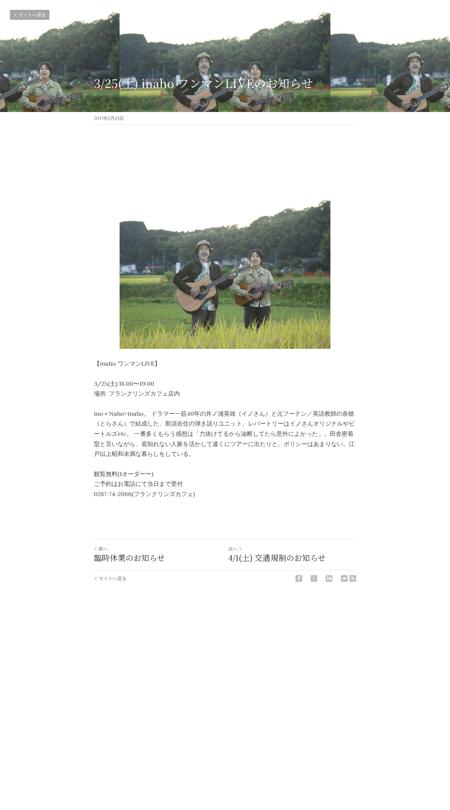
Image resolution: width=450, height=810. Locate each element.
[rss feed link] (353, 578)
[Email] (344, 578)
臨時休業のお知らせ (129, 558)
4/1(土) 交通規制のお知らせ (276, 558)
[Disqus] (225, 693)
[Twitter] (314, 578)
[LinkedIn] (329, 578)
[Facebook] (298, 578)
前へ (103, 549)
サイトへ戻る (32, 15)
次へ (233, 549)
